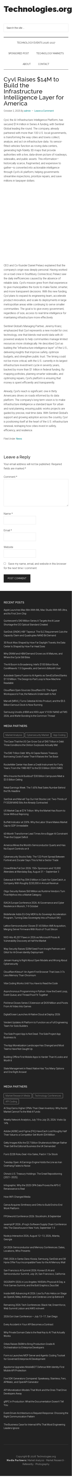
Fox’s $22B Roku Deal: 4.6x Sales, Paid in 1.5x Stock (31, 1154)
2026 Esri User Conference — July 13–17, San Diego (31, 1316)
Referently (28, 1464)
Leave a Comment (44, 110)
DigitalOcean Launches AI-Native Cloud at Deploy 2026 (32, 1014)
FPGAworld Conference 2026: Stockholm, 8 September (32, 1216)
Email (8, 530)
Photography (42, 1464)
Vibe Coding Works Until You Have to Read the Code (31, 983)
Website (8, 547)
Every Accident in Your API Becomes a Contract (28, 1324)
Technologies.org (38, 9)
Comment (10, 476)
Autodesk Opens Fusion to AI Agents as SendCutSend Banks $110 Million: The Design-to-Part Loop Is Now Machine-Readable (35, 679)
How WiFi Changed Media (17, 1196)
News (19, 438)
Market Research (55, 1460)
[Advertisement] (36, 223)
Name (8, 513)
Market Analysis (36, 1460)
